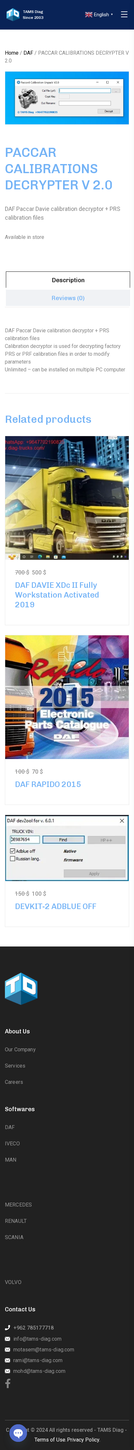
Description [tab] (68, 280)
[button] (113, 87)
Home (12, 53)
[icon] (8, 1384)
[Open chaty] (18, 1433)
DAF (28, 53)
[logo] (13, 14)
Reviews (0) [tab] (68, 298)
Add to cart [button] (67, 498)
